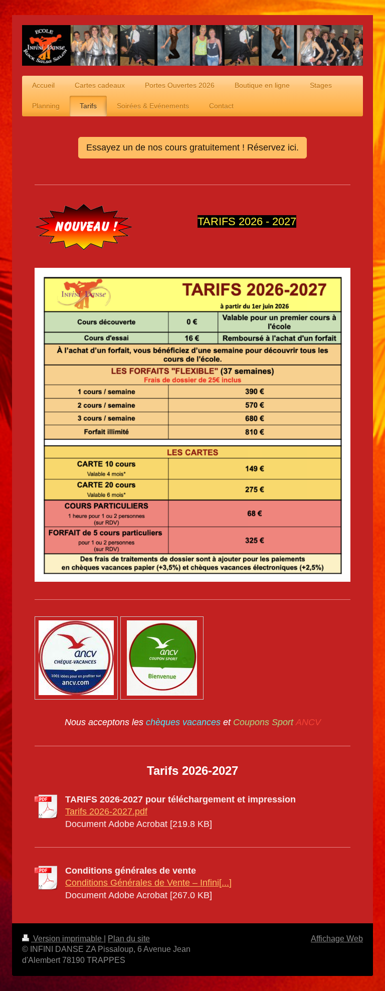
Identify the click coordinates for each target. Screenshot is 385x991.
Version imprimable (67, 938)
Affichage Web (337, 938)
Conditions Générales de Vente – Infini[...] (148, 883)
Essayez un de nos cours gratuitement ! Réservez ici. (192, 147)
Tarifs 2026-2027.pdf (106, 811)
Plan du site (129, 938)
